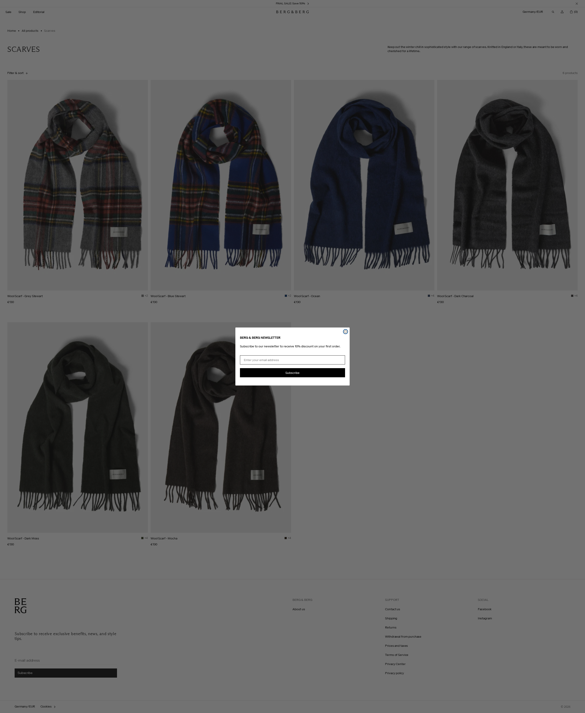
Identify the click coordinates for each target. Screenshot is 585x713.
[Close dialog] (345, 331)
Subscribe (292, 373)
